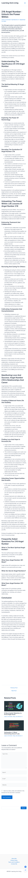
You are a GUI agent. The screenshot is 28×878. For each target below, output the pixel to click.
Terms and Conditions (14, 862)
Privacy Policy (14, 860)
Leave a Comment (6, 19)
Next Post (14, 690)
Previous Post (14, 687)
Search (23, 808)
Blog (14, 716)
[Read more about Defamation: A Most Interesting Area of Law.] (14, 725)
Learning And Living (10, 3)
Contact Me (14, 864)
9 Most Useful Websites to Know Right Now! (13, 713)
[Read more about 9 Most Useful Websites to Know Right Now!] (14, 706)
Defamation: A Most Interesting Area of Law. (12, 732)
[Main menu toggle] (25, 3)
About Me (14, 858)
